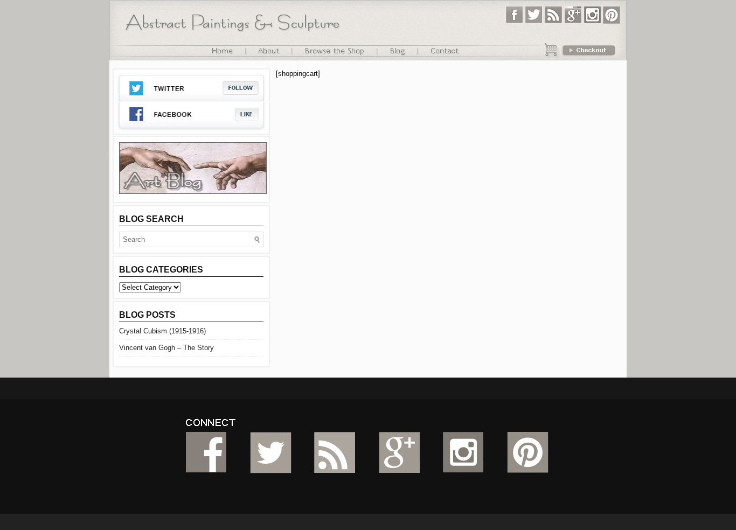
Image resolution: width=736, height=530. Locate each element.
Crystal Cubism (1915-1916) (162, 331)
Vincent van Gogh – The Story (166, 348)
